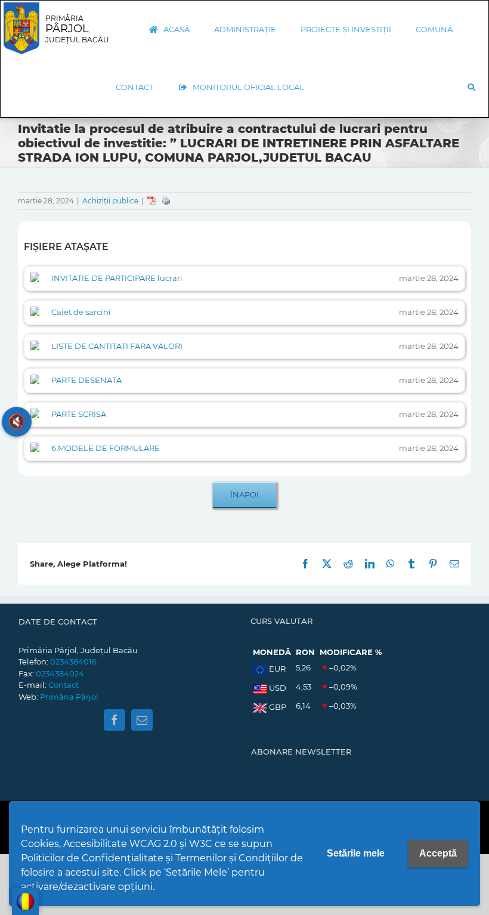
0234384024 (60, 673)
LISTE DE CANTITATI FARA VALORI (116, 346)
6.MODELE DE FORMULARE (105, 448)
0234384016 (73, 661)
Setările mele (356, 853)
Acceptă (438, 853)
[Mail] (142, 720)
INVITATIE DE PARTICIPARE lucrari (116, 278)
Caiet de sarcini (81, 312)
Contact (63, 685)
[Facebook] (114, 720)
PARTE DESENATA (86, 380)
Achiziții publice (110, 200)
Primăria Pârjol (69, 696)
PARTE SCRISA (78, 414)
